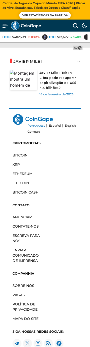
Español (55, 125)
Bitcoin (20, 155)
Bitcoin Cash (25, 192)
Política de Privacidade (25, 307)
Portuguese (36, 125)
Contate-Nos (25, 226)
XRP (16, 164)
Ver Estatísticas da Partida (45, 15)
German (34, 131)
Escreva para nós (26, 238)
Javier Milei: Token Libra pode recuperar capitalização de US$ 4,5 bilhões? (58, 80)
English (70, 125)
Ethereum (22, 173)
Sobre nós (23, 285)
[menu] (5, 26)
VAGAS (18, 295)
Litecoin (20, 183)
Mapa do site (25, 318)
